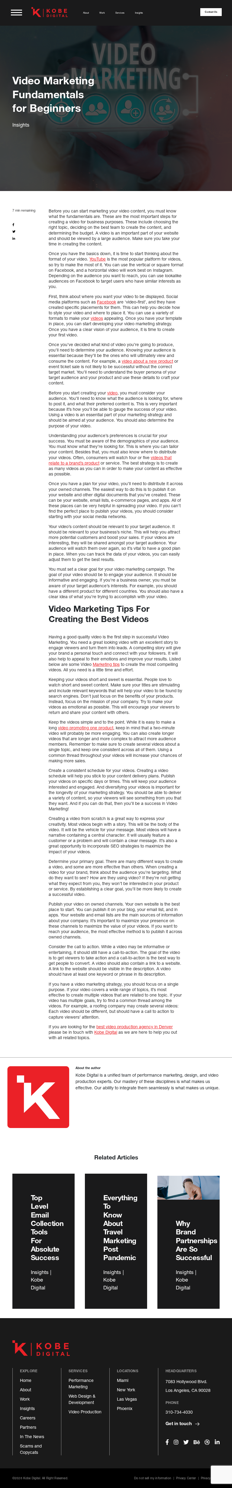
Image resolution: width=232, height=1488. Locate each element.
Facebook (106, 301)
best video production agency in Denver (134, 1026)
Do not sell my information (152, 1478)
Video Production (85, 1411)
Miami (122, 1380)
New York (126, 1389)
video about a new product (147, 361)
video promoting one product (85, 727)
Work (102, 12)
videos (97, 318)
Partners (28, 1427)
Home (25, 1380)
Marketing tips (106, 664)
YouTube (97, 258)
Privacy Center (186, 1478)
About (86, 12)
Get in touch (179, 1423)
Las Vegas (127, 1399)
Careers (27, 1417)
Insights (139, 12)
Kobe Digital (105, 1032)
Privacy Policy (210, 1478)
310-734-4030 (179, 1412)
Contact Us (211, 12)
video (112, 392)
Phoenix (124, 1408)
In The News (32, 1436)
